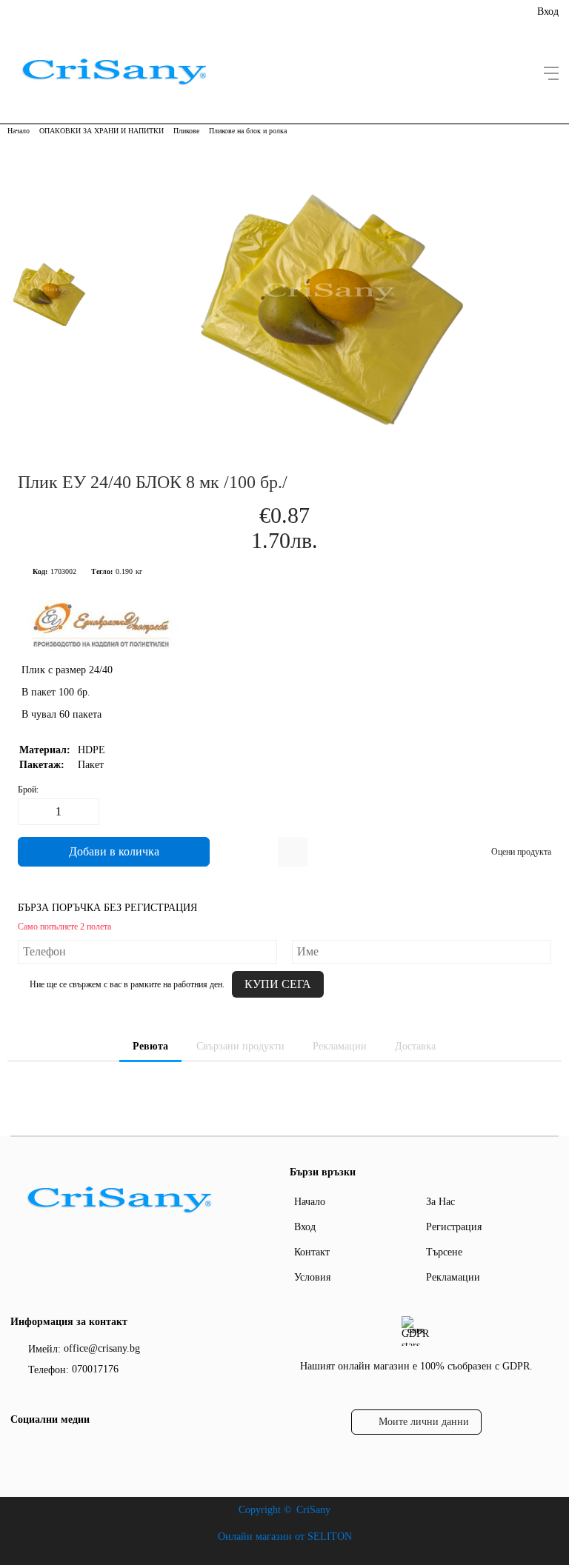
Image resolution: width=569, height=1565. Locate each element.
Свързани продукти (240, 1046)
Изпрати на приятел (292, 852)
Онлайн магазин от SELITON (285, 1536)
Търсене (444, 1252)
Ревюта (150, 1046)
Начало (18, 131)
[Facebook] (20, 1450)
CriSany (313, 1509)
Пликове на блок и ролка (248, 131)
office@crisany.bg (102, 1348)
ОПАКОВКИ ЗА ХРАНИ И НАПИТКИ (101, 131)
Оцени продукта (521, 852)
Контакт (312, 1252)
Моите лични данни (424, 1421)
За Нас (440, 1201)
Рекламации (340, 1046)
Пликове (186, 131)
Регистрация (454, 1226)
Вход (548, 11)
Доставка (415, 1046)
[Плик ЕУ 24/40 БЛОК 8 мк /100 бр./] (329, 436)
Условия (312, 1277)
